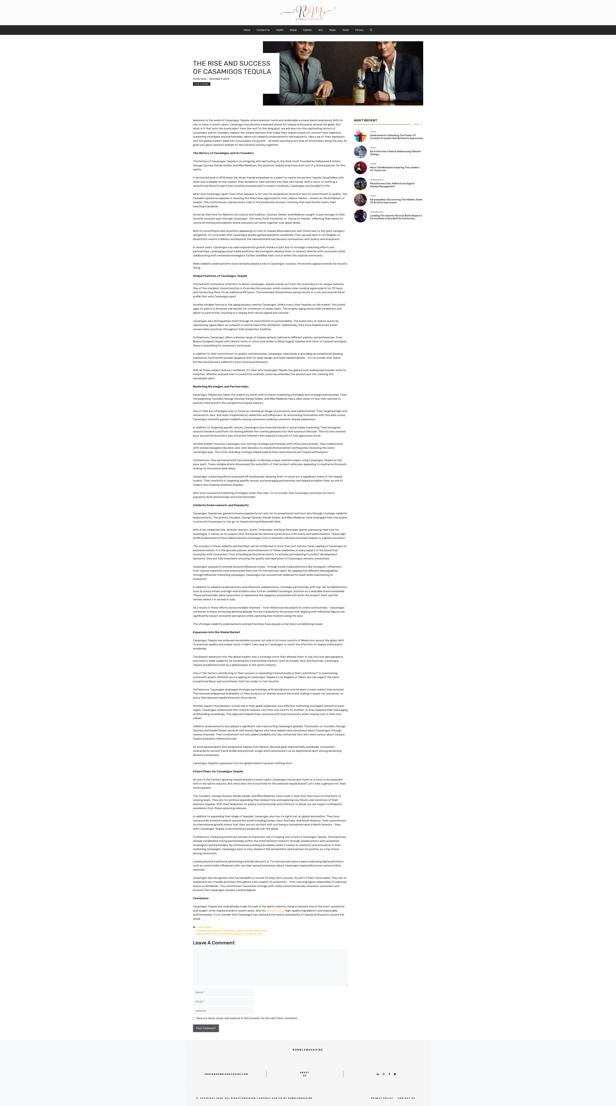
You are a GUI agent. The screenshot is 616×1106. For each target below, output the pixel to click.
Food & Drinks (202, 84)
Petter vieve (199, 79)
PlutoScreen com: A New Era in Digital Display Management (392, 185)
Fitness (359, 30)
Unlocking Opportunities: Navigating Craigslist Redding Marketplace (232, 930)
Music (332, 30)
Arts (320, 30)
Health (279, 30)
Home (247, 30)
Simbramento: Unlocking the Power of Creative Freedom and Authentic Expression (396, 137)
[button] (371, 30)
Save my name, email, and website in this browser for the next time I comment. (247, 1018)
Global (293, 30)
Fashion (307, 30)
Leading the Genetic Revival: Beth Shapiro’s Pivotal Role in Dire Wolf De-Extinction (396, 217)
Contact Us (263, 30)
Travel (345, 30)
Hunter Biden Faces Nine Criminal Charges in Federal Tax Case (230, 934)
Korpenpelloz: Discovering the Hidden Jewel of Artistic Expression (396, 201)
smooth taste (275, 910)
